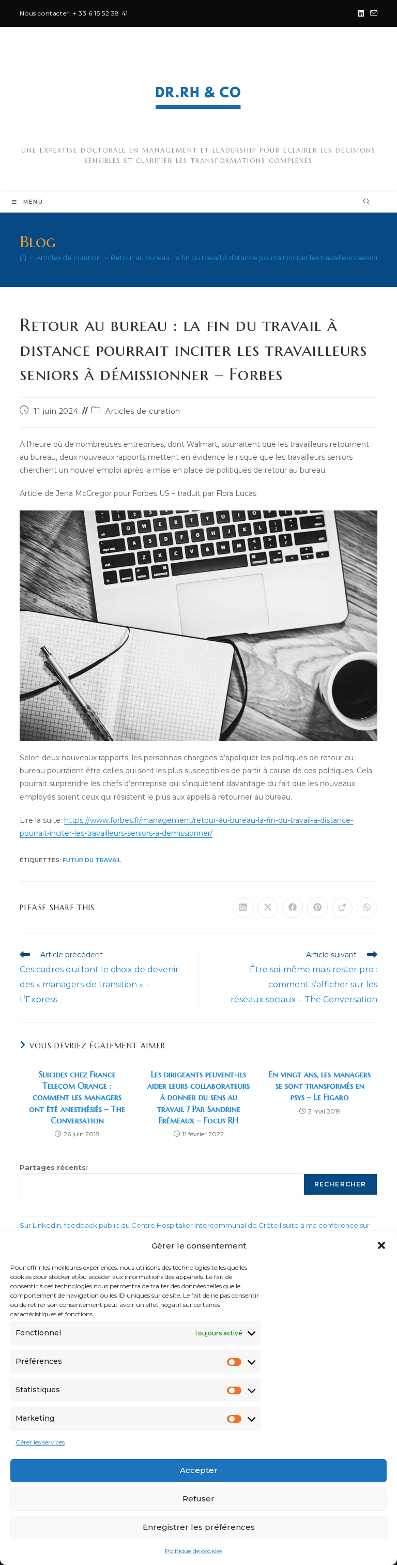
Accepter (199, 1470)
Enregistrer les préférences (199, 1527)
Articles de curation (142, 411)
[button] (381, 1245)
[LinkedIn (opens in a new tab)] (361, 13)
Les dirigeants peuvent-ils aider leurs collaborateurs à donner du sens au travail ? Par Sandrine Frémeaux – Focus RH (198, 1097)
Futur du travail (92, 860)
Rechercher (340, 1184)
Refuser (198, 1498)
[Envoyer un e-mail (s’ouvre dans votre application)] (372, 13)
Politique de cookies (193, 1551)
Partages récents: (54, 1167)
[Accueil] (23, 257)
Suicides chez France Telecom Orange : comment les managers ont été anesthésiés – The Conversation (77, 1097)
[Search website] (366, 202)
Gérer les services (40, 1442)
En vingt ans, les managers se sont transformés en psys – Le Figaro (320, 1086)
